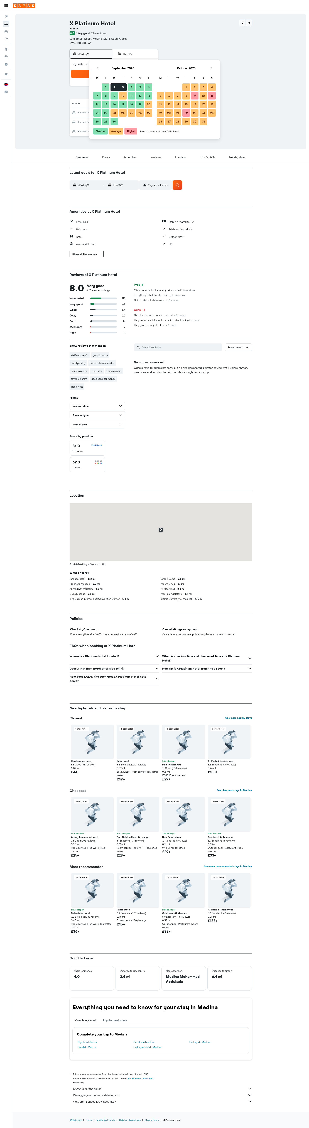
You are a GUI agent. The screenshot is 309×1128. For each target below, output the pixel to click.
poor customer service (102, 363)
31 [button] (203, 121)
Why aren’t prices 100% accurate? (94, 1101)
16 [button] (114, 104)
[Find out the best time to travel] (6, 64)
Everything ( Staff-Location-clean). (159, 295)
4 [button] (131, 87)
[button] (6, 5)
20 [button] (148, 104)
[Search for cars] (6, 31)
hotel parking (78, 363)
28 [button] (97, 121)
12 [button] (140, 96)
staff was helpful (80, 355)
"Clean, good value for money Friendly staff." (164, 290)
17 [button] (123, 104)
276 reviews (98, 33)
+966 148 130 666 (80, 43)
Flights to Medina (87, 1042)
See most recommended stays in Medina (228, 866)
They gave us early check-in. (155, 325)
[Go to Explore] (6, 49)
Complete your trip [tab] (86, 1020)
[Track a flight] (6, 56)
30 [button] (114, 121)
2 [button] (114, 87)
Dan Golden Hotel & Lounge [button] (133, 837)
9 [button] (114, 96)
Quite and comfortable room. (156, 300)
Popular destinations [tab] (115, 1020)
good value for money (103, 378)
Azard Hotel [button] (124, 909)
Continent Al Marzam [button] (220, 837)
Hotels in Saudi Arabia (130, 1120)
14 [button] (97, 104)
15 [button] (105, 104)
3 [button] (123, 87)
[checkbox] (87, 448)
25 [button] (131, 113)
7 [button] (97, 96)
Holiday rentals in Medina (147, 1047)
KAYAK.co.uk (76, 1120)
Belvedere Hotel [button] (80, 913)
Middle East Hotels (106, 1120)
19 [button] (140, 104)
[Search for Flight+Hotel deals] (6, 39)
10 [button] (122, 96)
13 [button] (148, 96)
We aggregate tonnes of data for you (96, 1095)
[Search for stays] (6, 24)
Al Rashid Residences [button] (220, 761)
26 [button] (140, 113)
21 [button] (97, 113)
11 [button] (131, 96)
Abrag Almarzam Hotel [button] (84, 837)
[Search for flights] (6, 16)
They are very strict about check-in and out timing (166, 320)
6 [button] (148, 87)
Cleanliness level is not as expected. (159, 315)
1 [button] (105, 87)
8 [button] (106, 96)
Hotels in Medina (87, 1047)
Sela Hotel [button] (123, 761)
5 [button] (140, 87)
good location (100, 355)
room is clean (114, 371)
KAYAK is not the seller (87, 1088)
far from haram (79, 378)
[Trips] (6, 74)
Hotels (89, 1120)
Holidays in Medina (199, 1042)
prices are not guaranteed (140, 1078)
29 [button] (105, 121)
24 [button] (122, 113)
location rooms (79, 371)
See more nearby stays (238, 717)
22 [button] (105, 113)
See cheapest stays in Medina (234, 790)
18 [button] (131, 104)
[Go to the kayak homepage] (24, 5)
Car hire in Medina (143, 1042)
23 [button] (114, 113)
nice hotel (97, 371)
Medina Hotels (152, 1120)
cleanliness (77, 386)
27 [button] (148, 113)
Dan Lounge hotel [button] (81, 761)
